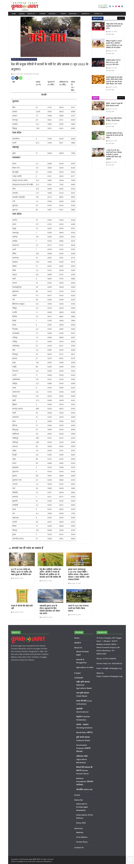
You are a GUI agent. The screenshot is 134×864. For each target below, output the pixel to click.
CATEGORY (52, 13)
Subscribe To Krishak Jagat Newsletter (82, 807)
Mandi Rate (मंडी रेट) (84, 732)
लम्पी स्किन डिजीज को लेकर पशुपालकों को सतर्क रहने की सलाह (114, 135)
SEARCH (21, 13)
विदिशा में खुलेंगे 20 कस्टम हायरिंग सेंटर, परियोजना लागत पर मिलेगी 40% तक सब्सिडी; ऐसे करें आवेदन (114, 44)
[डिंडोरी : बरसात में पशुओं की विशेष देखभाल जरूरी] (98, 108)
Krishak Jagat (35, 74)
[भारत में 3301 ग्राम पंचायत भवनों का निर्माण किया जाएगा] (79, 590)
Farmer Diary (82, 841)
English (100, 5)
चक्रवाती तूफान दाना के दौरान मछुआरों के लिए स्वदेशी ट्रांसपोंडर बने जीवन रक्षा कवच (50, 609)
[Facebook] (13, 78)
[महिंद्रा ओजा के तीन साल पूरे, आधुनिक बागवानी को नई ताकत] (98, 30)
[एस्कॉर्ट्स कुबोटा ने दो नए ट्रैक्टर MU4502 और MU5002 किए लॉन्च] (98, 66)
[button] (35, 13)
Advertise (85, 13)
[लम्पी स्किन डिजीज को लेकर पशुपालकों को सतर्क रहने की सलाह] (98, 139)
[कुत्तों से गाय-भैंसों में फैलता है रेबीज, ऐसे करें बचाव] (98, 123)
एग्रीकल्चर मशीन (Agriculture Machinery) (82, 759)
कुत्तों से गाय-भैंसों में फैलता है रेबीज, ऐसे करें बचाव (114, 119)
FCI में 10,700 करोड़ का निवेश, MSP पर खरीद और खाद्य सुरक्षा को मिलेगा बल (21, 572)
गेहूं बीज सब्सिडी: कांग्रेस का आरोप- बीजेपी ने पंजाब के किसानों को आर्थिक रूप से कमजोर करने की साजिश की (50, 573)
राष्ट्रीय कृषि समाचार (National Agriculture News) (24, 59)
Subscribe (72, 13)
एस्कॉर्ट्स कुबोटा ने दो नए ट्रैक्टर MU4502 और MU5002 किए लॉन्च (113, 62)
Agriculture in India (84, 667)
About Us (31, 13)
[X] (17, 78)
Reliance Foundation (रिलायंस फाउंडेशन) (84, 781)
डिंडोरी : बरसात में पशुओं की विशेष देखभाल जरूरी (114, 104)
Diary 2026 (81, 822)
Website (79, 832)
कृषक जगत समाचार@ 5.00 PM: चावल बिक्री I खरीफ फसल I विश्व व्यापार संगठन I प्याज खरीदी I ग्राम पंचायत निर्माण (78, 574)
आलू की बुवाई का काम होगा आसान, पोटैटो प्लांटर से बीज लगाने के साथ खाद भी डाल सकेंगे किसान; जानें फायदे (114, 80)
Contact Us (98, 13)
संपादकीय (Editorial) (84, 789)
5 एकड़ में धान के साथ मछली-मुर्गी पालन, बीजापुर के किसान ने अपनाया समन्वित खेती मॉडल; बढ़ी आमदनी (114, 154)
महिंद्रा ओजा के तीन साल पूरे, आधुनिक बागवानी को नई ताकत (114, 26)
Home (14, 13)
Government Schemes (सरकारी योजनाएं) (83, 748)
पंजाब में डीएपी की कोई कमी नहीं (22, 607)
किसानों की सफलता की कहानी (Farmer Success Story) (84, 770)
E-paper (42, 13)
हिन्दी (105, 5)
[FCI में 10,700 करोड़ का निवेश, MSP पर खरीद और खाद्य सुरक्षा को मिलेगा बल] (22, 554)
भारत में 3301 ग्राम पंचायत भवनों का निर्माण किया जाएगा (78, 608)
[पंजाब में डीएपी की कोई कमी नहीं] (22, 590)
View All (121, 18)
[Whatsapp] (20, 78)
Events (63, 13)
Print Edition (81, 837)
